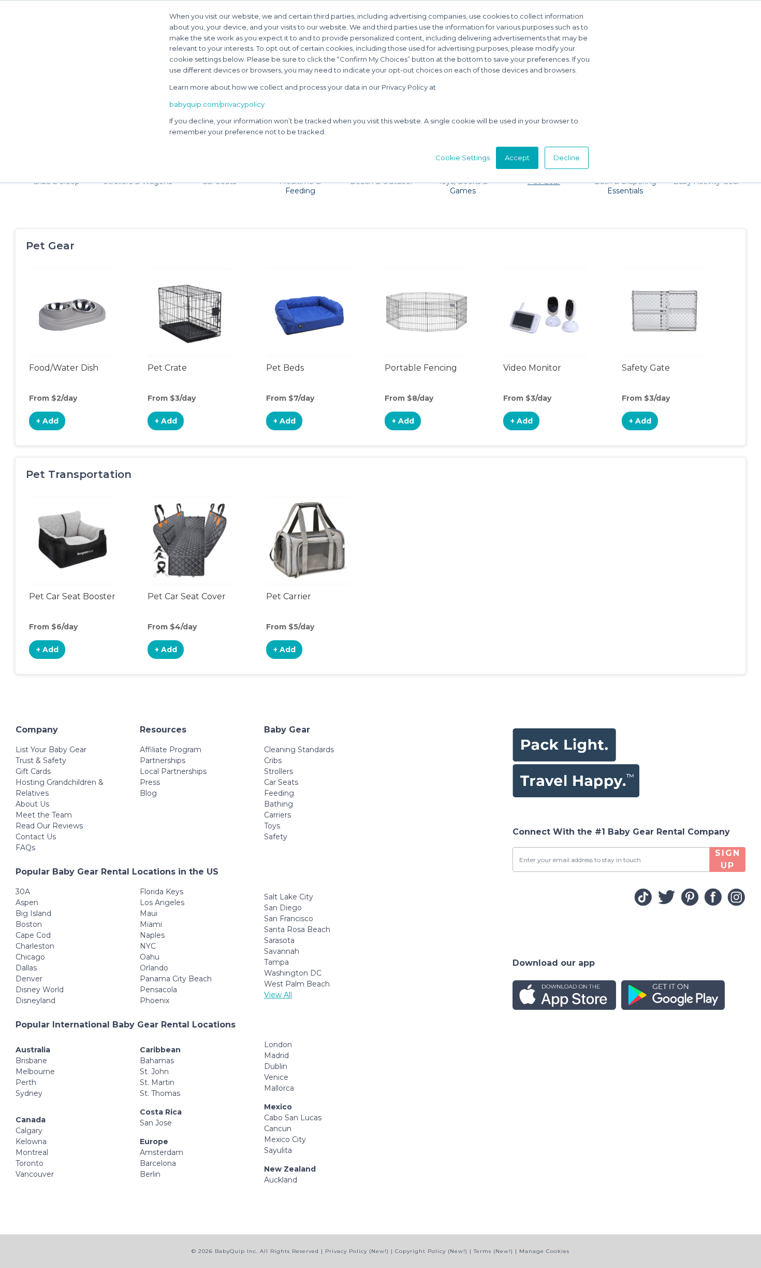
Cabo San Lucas (292, 1117)
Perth (26, 1082)
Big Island (33, 913)
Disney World (40, 989)
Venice (276, 1077)
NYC (148, 946)
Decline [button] (566, 157)
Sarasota (279, 940)
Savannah (281, 951)
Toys (272, 825)
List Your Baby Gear (51, 749)
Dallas (26, 968)
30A (23, 891)
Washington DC (292, 973)
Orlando (154, 968)
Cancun (277, 1128)
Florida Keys (161, 891)
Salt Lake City (288, 896)
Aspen (27, 902)
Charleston (35, 946)
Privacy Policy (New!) (357, 1251)
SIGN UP (727, 859)
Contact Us (36, 836)
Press (150, 782)
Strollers (278, 771)
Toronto (29, 1163)
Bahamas (157, 1060)
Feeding (279, 793)
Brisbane (31, 1060)
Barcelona (158, 1163)
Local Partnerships (173, 771)
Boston (29, 924)
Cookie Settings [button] (462, 157)
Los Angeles (162, 902)
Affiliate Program (170, 749)
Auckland (280, 1180)
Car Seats (281, 782)
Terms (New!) (493, 1251)
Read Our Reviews (49, 825)
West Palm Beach (297, 984)
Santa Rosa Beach (297, 929)
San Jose (156, 1123)
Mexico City (285, 1139)
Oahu (149, 957)
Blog (148, 793)
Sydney (29, 1093)
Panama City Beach (176, 978)
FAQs (25, 847)
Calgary (29, 1130)
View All (278, 994)
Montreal (32, 1152)
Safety (275, 836)
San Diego (283, 907)
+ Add (47, 421)
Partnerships (162, 760)
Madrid (276, 1055)
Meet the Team (44, 815)
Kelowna (31, 1141)
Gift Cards (33, 771)
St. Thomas (160, 1093)
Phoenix (154, 1000)
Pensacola (158, 989)
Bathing (278, 804)
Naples (152, 935)
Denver (29, 978)
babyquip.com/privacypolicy (217, 104)
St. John (154, 1071)
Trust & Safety (41, 760)
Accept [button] (517, 157)
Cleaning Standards (299, 749)
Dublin (275, 1066)
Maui (148, 913)
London (278, 1044)
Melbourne (35, 1071)
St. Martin (157, 1082)
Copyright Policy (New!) (431, 1251)
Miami (151, 924)
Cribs (273, 760)
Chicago (30, 957)
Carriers (277, 815)
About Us (32, 804)
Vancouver (35, 1174)
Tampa (276, 962)
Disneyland (35, 1000)
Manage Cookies (544, 1251)
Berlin (150, 1174)
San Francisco (288, 918)
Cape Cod (33, 935)
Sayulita (278, 1150)
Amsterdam (161, 1152)
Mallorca (279, 1088)
